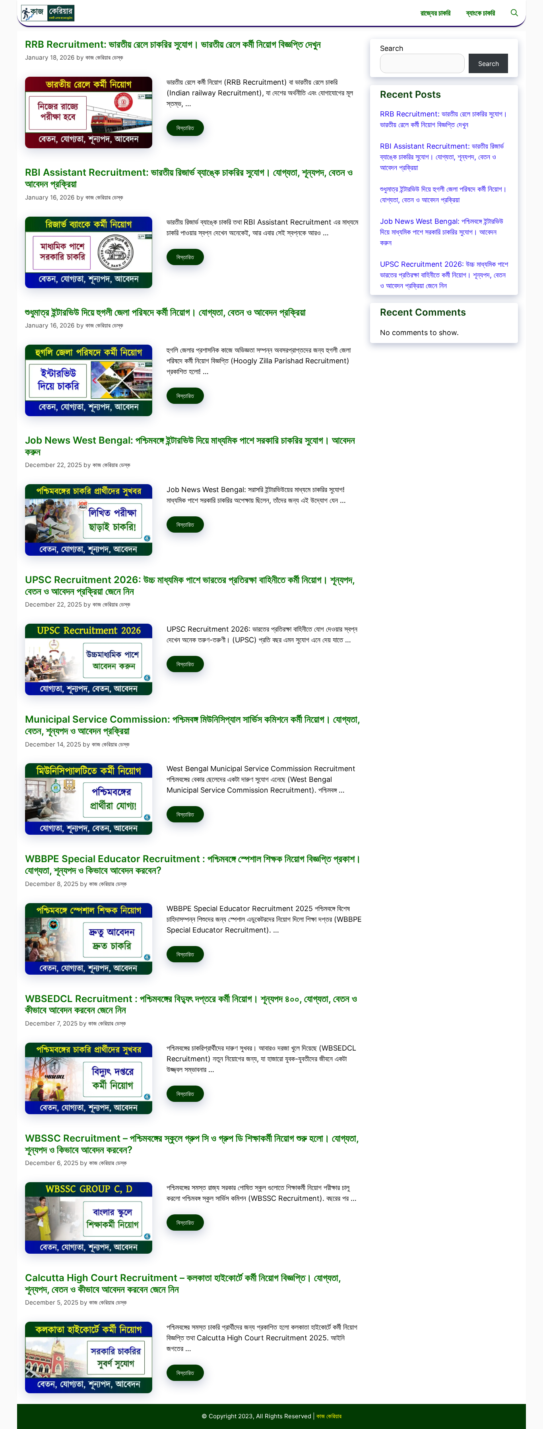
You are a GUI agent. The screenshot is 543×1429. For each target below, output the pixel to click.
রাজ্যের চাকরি (435, 13)
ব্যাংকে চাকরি (480, 13)
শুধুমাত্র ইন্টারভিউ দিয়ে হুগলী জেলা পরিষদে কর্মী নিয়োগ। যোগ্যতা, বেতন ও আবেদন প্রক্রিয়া (165, 312)
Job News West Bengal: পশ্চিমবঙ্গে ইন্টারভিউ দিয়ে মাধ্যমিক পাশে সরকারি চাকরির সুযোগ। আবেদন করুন (190, 446)
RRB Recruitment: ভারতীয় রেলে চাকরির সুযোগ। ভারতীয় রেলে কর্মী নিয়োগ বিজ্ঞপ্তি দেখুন (173, 44)
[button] (514, 13)
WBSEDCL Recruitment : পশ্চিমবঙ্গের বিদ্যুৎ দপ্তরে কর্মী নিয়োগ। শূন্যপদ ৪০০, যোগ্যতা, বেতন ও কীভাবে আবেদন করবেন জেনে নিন (191, 1004)
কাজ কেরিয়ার (328, 1416)
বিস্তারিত (185, 127)
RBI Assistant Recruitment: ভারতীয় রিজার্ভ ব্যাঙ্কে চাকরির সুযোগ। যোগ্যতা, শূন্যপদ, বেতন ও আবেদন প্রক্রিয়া (189, 178)
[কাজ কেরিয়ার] (48, 13)
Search (391, 48)
